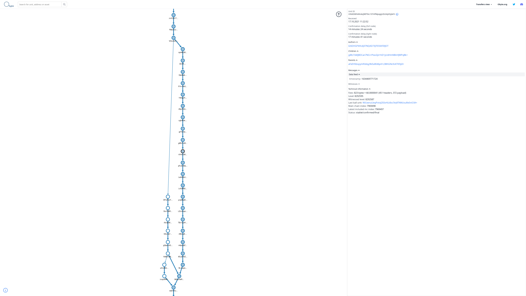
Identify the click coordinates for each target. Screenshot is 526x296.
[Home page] (9, 4)
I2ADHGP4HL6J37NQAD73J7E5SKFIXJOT (368, 45)
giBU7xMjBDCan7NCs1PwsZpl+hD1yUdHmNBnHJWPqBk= (378, 54)
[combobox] (40, 4)
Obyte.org (502, 4)
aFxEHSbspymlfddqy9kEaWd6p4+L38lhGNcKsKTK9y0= (376, 64)
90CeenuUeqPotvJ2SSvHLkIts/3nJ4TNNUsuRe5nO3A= (390, 102)
